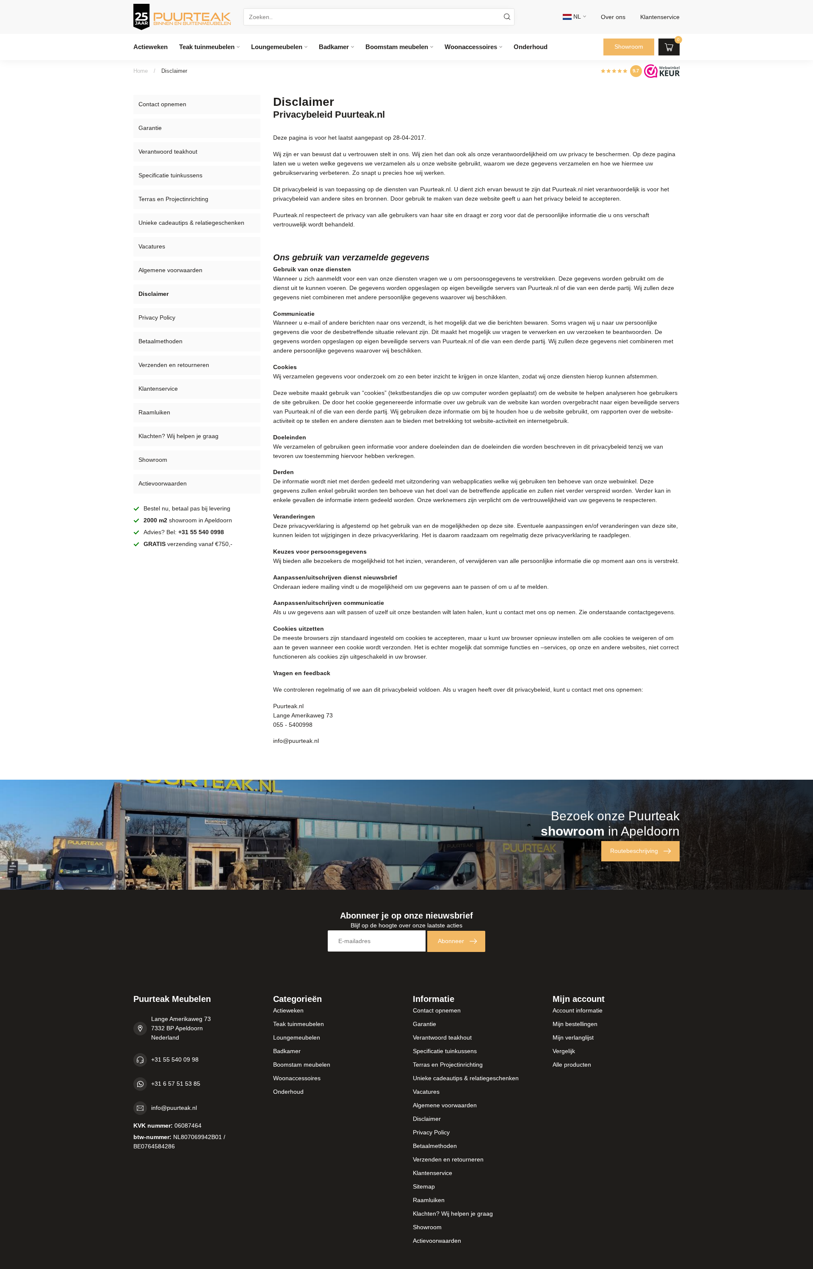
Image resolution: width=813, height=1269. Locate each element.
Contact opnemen (162, 104)
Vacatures (151, 246)
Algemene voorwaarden (170, 270)
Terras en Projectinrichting (173, 199)
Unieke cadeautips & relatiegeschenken (191, 222)
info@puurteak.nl (174, 1107)
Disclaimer (174, 71)
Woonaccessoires (471, 46)
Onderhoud (531, 46)
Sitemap (424, 1186)
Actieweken (150, 46)
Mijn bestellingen (575, 1024)
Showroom (628, 46)
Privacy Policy (156, 317)
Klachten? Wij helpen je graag (178, 436)
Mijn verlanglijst (573, 1037)
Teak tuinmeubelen (207, 46)
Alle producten (572, 1064)
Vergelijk (564, 1051)
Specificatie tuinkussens (170, 175)
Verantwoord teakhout (167, 151)
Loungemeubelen (276, 46)
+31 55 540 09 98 (175, 1059)
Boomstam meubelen (396, 46)
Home (140, 71)
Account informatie (578, 1010)
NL (576, 16)
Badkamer (334, 46)
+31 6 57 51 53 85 (175, 1083)
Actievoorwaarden (162, 483)
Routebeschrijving (634, 850)
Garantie (150, 127)
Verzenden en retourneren (173, 364)
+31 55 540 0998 (201, 532)
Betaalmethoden (160, 341)
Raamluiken (154, 412)
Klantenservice (158, 388)
